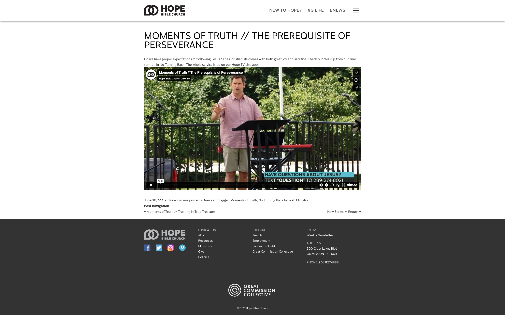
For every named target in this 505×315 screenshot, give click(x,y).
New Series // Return (344, 211)
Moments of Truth (243, 200)
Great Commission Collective (272, 251)
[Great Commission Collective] (252, 301)
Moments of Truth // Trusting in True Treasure (179, 211)
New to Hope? (285, 10)
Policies (203, 257)
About (202, 235)
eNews (337, 10)
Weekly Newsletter (320, 235)
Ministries (205, 246)
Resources (205, 240)
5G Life (316, 10)
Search (257, 235)
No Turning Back (271, 200)
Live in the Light (263, 246)
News (208, 200)
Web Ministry (298, 200)
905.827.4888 (329, 262)
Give (201, 251)
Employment (261, 240)
